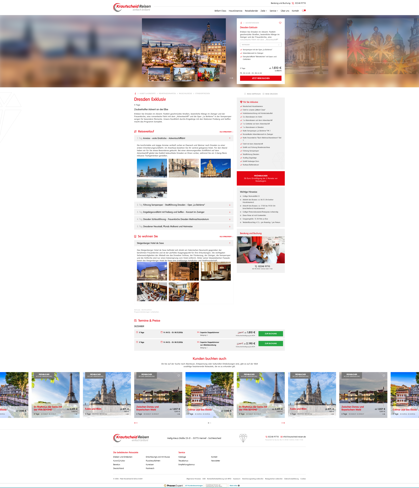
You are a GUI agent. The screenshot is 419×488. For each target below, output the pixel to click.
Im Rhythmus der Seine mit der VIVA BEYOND (48, 408)
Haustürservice (235, 10)
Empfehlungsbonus (187, 464)
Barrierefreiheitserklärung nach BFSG (219, 479)
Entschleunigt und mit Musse (158, 457)
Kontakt (295, 10)
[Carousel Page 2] (210, 423)
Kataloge (182, 457)
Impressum (236, 479)
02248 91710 (273, 437)
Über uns (285, 10)
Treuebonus (183, 461)
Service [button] (273, 10)
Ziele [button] (263, 10)
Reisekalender (251, 10)
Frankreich (150, 468)
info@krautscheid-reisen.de (294, 437)
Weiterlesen (246, 44)
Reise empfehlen (254, 94)
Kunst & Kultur (119, 461)
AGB (204, 479)
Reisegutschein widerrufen (274, 479)
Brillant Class (220, 10)
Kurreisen (150, 464)
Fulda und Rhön (93, 408)
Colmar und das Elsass (200, 409)
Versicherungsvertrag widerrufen (252, 479)
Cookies (303, 479)
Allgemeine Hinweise (193, 479)
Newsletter (215, 461)
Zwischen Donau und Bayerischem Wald (147, 408)
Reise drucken (271, 94)
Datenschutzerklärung (291, 479)
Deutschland (118, 468)
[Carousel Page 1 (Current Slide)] (208, 423)
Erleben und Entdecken (122, 457)
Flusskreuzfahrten (153, 461)
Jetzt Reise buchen (261, 78)
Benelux (116, 464)
